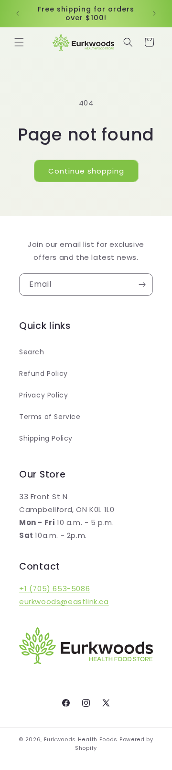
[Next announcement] (154, 13)
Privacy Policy (43, 395)
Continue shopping (86, 171)
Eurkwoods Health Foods (81, 739)
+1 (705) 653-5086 (54, 588)
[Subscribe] (141, 284)
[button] (19, 42)
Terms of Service (50, 416)
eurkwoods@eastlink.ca (64, 601)
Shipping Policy (46, 438)
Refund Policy (43, 373)
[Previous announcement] (17, 13)
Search (31, 352)
